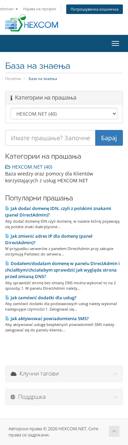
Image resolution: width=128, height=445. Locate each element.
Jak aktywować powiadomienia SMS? (49, 318)
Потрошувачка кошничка (94, 9)
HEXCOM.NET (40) (31, 166)
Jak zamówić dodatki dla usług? (43, 298)
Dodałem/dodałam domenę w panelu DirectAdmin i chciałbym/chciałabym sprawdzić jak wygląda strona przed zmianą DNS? (62, 269)
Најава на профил (39, 8)
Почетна (13, 78)
